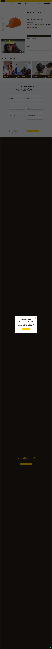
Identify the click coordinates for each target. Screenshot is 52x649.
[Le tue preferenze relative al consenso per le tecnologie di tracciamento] (50, 647)
